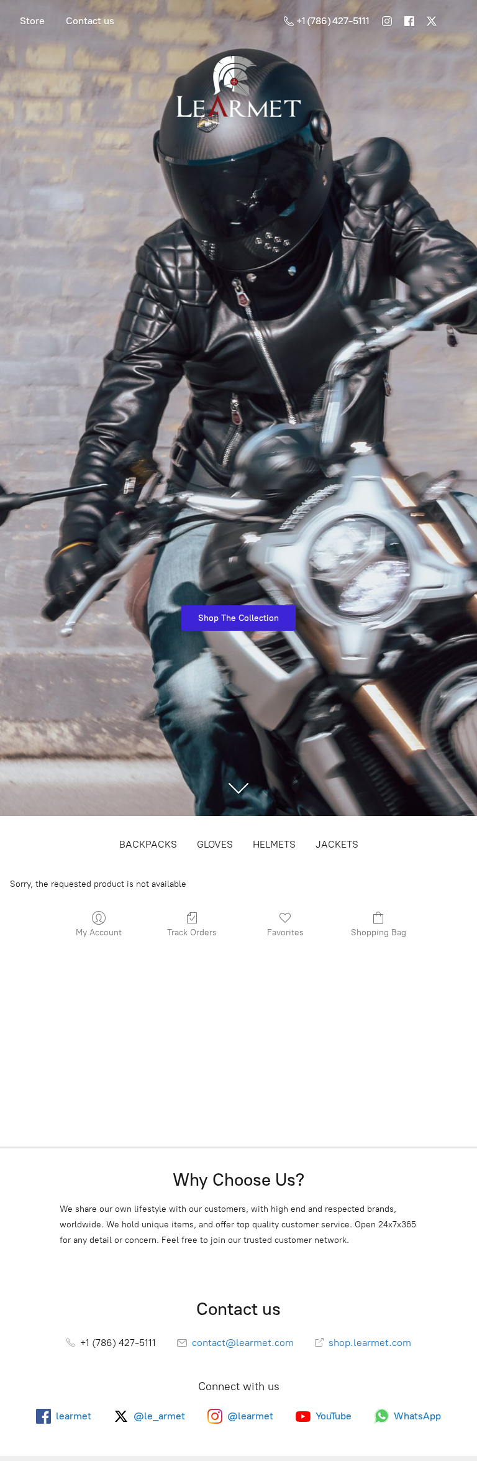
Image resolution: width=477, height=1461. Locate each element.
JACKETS (337, 844)
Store (32, 21)
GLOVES (215, 844)
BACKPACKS (148, 844)
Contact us (90, 21)
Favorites (285, 932)
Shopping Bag (378, 932)
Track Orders (192, 932)
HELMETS (274, 844)
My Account (99, 932)
